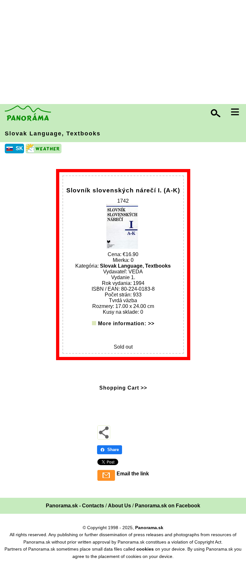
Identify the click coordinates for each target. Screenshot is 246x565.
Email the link (133, 473)
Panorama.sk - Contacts (75, 505)
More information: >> (126, 323)
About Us (119, 505)
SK (19, 148)
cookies (145, 549)
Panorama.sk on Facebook (167, 505)
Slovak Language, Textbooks (53, 133)
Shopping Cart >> (123, 388)
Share (113, 449)
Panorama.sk (149, 527)
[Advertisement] (124, 53)
